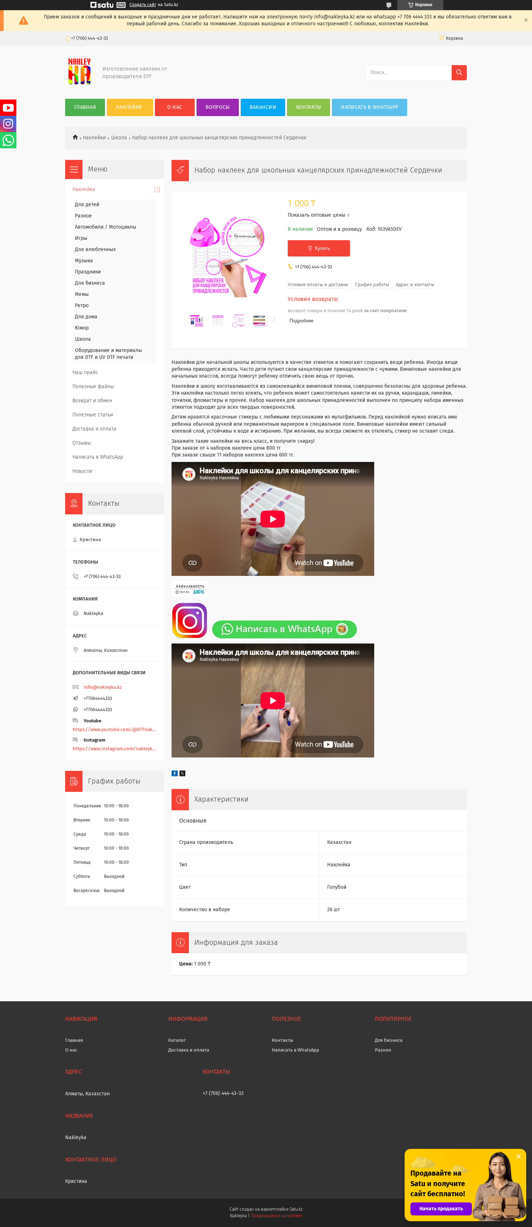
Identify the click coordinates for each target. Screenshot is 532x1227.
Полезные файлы (93, 386)
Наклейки (129, 107)
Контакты (308, 107)
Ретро (82, 305)
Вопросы (218, 107)
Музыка (84, 260)
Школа (119, 137)
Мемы (82, 294)
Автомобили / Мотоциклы (105, 227)
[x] (182, 774)
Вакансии (263, 107)
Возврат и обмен (92, 400)
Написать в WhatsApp (369, 107)
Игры (81, 238)
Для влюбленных (95, 249)
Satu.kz (296, 1209)
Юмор (82, 328)
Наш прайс (85, 372)
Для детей (87, 204)
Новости (82, 471)
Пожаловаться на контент (276, 1216)
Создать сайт (143, 5)
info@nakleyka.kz (103, 687)
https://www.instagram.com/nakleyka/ (114, 749)
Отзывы (81, 443)
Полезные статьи (92, 414)
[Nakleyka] (79, 84)
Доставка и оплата (94, 429)
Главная (85, 107)
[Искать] (459, 72)
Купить (322, 248)
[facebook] (175, 774)
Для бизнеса (90, 283)
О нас (174, 107)
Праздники (88, 272)
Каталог (177, 1040)
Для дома (86, 316)
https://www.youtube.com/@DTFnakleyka (114, 729)
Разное (83, 215)
